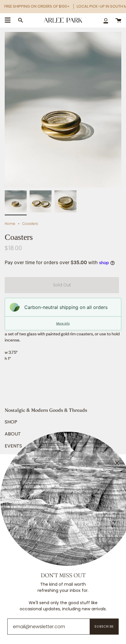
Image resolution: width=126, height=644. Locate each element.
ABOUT (13, 434)
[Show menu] (8, 20)
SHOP (11, 421)
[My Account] (105, 20)
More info (63, 323)
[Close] (117, 463)
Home (10, 223)
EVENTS (13, 446)
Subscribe (104, 626)
